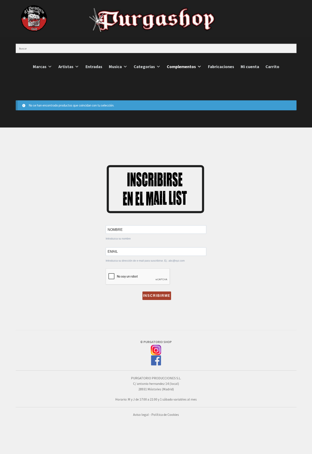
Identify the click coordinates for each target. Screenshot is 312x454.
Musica (115, 66)
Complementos (181, 66)
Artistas (65, 66)
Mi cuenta (249, 66)
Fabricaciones (221, 66)
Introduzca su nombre (118, 238)
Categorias (144, 66)
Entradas (93, 66)
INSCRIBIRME (156, 295)
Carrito (272, 66)
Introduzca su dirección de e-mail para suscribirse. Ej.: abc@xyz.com (145, 260)
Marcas (39, 66)
